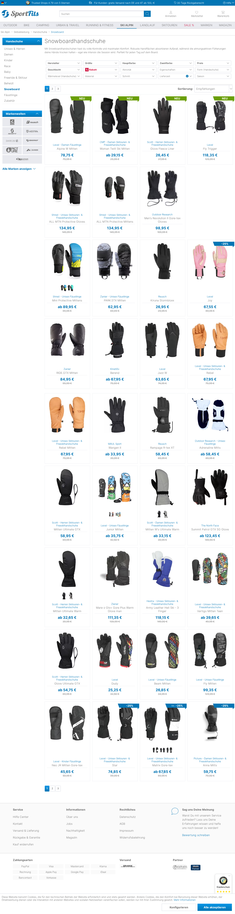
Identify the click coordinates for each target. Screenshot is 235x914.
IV (101, 477)
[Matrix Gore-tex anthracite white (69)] (155, 750)
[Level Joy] (210, 261)
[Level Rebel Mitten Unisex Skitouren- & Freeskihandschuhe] (67, 414)
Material (89, 76)
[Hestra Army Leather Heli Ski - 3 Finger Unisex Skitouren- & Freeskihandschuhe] (162, 568)
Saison (200, 76)
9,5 (95, 334)
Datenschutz (128, 817)
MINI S (48, 245)
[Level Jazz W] (162, 339)
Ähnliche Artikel (67, 164)
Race (7, 66)
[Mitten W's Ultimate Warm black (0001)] (159, 514)
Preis (200, 63)
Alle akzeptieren (215, 907)
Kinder (8, 60)
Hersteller (53, 63)
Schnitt (126, 76)
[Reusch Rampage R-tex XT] (162, 414)
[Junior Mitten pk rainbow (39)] (118, 514)
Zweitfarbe (166, 63)
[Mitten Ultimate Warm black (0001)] (63, 596)
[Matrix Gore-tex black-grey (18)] (169, 750)
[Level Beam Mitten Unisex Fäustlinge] (162, 650)
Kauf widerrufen (23, 844)
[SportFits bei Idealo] (195, 867)
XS (144, 95)
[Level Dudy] (114, 650)
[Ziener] (32, 141)
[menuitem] (197, 14)
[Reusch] (32, 122)
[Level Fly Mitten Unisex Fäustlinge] (210, 650)
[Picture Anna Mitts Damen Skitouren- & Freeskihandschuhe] (210, 723)
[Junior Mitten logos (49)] (111, 514)
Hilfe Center (21, 817)
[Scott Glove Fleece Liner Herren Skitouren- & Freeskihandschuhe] (162, 115)
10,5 (104, 283)
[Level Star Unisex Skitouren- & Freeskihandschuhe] (114, 723)
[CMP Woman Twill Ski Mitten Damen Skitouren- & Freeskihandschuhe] (114, 115)
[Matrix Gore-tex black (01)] (162, 750)
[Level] (12, 122)
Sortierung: (185, 88)
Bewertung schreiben (196, 835)
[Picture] (12, 150)
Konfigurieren (179, 907)
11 (141, 265)
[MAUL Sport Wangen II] (114, 414)
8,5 (95, 324)
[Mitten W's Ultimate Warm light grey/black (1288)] (165, 514)
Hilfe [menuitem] (228, 2)
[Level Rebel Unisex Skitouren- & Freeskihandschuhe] (210, 339)
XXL (49, 488)
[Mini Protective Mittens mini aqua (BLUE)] (70, 288)
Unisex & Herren (14, 48)
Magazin (71, 837)
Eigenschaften (167, 69)
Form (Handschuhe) (208, 69)
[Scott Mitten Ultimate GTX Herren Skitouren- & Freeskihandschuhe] (67, 487)
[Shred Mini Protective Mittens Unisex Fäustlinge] (67, 261)
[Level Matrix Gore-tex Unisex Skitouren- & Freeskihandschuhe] (162, 723)
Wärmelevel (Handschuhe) (62, 76)
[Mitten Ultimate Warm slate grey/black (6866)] (70, 596)
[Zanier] (32, 150)
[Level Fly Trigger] (210, 115)
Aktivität (126, 69)
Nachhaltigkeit (75, 830)
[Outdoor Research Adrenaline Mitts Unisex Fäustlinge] (210, 414)
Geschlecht (54, 69)
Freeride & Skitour (15, 77)
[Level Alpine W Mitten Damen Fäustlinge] (67, 115)
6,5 (94, 100)
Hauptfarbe (129, 63)
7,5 (45, 111)
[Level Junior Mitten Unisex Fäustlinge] (114, 487)
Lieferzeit (165, 76)
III (100, 640)
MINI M (47, 240)
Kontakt (18, 823)
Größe (88, 63)
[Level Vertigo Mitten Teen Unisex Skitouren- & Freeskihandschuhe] (210, 568)
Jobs (69, 823)
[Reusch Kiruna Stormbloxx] (162, 261)
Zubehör (9, 100)
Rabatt (93, 69)
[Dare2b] (12, 141)
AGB (122, 823)
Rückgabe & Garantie (26, 837)
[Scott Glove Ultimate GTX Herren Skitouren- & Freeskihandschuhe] (67, 650)
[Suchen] (147, 14)
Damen (8, 54)
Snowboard (12, 89)
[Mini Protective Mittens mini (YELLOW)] (63, 288)
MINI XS (47, 250)
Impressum (127, 830)
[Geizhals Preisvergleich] (180, 867)
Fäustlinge (10, 95)
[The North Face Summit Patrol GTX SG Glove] (210, 487)
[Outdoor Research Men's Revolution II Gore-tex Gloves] (162, 188)
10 (104, 278)
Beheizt (9, 83)
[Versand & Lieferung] (144, 866)
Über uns (72, 817)
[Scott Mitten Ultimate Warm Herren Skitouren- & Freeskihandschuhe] (67, 568)
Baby (7, 71)
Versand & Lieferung (26, 830)
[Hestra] (32, 131)
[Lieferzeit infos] (187, 76)
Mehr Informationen (185, 899)
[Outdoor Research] (22, 159)
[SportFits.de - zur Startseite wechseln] (20, 13)
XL (103, 188)
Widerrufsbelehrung (132, 837)
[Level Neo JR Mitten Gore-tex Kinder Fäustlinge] (67, 723)
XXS (192, 466)
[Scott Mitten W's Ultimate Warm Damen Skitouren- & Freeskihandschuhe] (162, 487)
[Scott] (12, 131)
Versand (125, 860)
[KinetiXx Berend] (114, 339)
